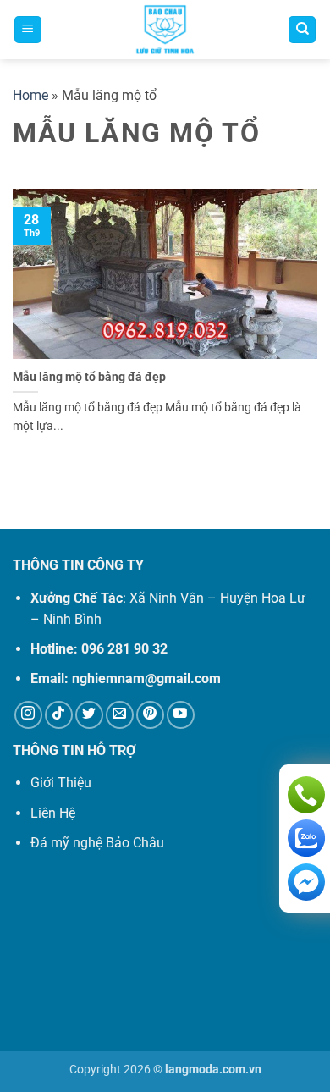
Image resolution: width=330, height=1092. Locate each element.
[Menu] (27, 30)
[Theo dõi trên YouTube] (181, 715)
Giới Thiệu (60, 783)
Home (30, 95)
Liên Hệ (52, 813)
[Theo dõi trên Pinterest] (150, 715)
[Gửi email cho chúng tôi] (120, 715)
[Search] (302, 30)
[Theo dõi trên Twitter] (89, 715)
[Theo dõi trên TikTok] (59, 715)
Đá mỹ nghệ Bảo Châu (97, 843)
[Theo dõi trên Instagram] (28, 715)
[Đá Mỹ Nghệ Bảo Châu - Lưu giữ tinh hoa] (165, 29)
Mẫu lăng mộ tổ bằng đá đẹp (89, 376)
